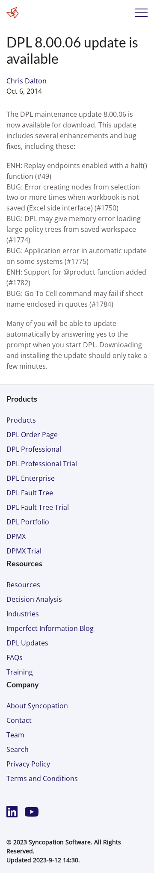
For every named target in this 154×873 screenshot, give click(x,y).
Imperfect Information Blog (50, 628)
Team (15, 735)
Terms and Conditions (42, 778)
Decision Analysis (34, 599)
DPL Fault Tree (29, 492)
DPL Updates (27, 643)
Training (19, 672)
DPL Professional (33, 449)
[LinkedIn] (13, 812)
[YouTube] (31, 812)
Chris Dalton (26, 81)
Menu (141, 13)
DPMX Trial (23, 551)
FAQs (14, 657)
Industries (22, 613)
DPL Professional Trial (41, 463)
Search (17, 749)
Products (21, 420)
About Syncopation (37, 705)
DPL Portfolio (27, 522)
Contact (19, 720)
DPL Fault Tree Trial (37, 507)
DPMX (16, 536)
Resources (23, 584)
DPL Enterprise (30, 478)
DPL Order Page (32, 434)
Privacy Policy (28, 764)
